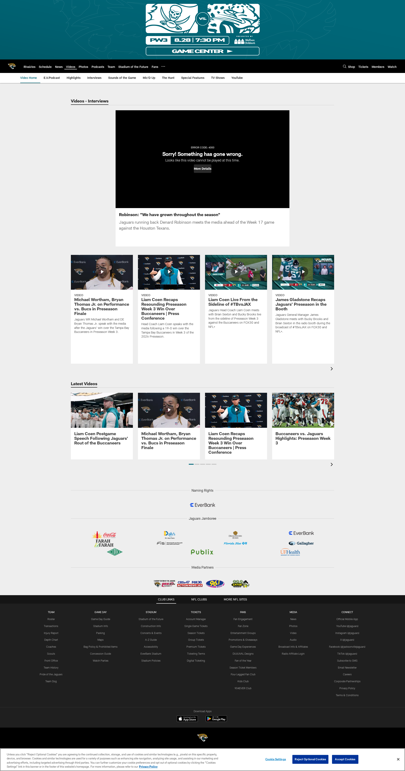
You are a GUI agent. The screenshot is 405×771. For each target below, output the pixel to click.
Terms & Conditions (347, 695)
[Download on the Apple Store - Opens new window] (187, 719)
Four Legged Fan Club (243, 674)
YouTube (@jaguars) (347, 625)
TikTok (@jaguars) (347, 653)
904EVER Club (243, 688)
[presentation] (332, 369)
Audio (293, 639)
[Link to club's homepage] (12, 66)
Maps (100, 639)
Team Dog (51, 681)
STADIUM (151, 612)
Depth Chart (51, 639)
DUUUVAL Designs (243, 653)
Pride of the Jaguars (51, 674)
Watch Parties (100, 660)
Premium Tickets (196, 646)
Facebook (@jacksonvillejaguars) (347, 646)
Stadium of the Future (151, 619)
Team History (51, 667)
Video (293, 632)
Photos (293, 625)
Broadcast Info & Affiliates (293, 646)
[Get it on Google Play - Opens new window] (216, 721)
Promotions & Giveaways (243, 639)
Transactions (51, 625)
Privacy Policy (347, 688)
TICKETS (196, 612)
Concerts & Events (151, 632)
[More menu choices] (163, 66)
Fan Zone (243, 625)
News (293, 619)
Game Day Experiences (243, 646)
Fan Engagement (243, 619)
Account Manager (196, 619)
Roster (51, 619)
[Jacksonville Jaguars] (202, 738)
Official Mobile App (347, 619)
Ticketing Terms (196, 653)
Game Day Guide (100, 619)
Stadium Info (100, 625)
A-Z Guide (151, 639)
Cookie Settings (275, 759)
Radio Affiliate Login (293, 653)
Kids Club (243, 681)
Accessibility (151, 646)
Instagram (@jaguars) (347, 632)
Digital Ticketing (196, 660)
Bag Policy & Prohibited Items (100, 646)
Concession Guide (100, 653)
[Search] (344, 66)
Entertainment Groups (243, 632)
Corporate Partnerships (347, 681)
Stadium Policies (151, 660)
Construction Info (151, 625)
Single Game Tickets (196, 625)
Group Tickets (196, 639)
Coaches (51, 646)
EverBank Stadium (150, 653)
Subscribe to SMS (347, 660)
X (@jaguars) (347, 639)
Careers (347, 674)
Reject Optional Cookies (310, 759)
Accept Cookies (345, 759)
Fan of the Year (243, 660)
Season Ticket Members (243, 667)
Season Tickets (196, 632)
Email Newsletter (347, 667)
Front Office (51, 660)
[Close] (398, 759)
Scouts (51, 653)
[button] (202, 168)
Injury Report (51, 632)
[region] (202, 759)
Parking (100, 632)
